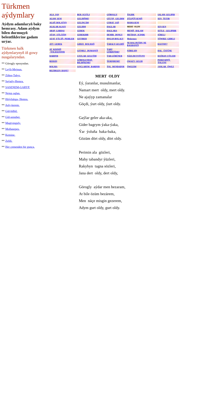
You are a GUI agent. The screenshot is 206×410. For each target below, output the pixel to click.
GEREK (81, 30)
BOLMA (53, 66)
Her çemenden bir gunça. (20, 146)
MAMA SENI (133, 22)
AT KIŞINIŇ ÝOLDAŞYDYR (57, 50)
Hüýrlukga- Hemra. (16, 99)
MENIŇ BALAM (135, 30)
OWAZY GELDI (135, 61)
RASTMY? (163, 44)
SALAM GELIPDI (166, 14)
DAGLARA (112, 30)
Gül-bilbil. (11, 111)
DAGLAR (111, 26)
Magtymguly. (13, 123)
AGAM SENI (55, 18)
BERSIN (53, 61)
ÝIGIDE (131, 14)
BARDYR (53, 56)
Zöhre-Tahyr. (13, 75)
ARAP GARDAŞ (57, 30)
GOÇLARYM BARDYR (88, 66)
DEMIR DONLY (114, 34)
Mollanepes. (12, 129)
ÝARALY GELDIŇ (115, 44)
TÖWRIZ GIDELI (166, 39)
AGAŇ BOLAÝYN (58, 22)
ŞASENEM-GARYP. (17, 87)
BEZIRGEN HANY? (59, 70)
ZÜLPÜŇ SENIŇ (134, 18)
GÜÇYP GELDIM (115, 18)
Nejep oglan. (12, 93)
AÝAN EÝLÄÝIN (57, 34)
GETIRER (82, 39)
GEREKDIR (82, 34)
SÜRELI (161, 34)
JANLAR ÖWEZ (166, 66)
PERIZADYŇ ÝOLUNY (164, 61)
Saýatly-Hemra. (14, 81)
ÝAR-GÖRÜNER (114, 56)
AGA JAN (54, 14)
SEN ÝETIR (164, 18)
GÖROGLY (112, 14)
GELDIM (81, 26)
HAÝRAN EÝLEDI (166, 56)
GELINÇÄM (83, 22)
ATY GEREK (55, 44)
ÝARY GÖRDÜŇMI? (113, 50)
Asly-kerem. (12, 105)
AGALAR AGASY (57, 26)
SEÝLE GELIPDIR (167, 30)
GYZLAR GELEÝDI (87, 56)
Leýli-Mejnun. (13, 69)
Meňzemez (132, 39)
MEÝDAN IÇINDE (136, 34)
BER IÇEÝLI (83, 14)
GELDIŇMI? (83, 18)
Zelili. (8, 140)
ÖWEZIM (131, 66)
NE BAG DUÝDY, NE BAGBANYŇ (136, 44)
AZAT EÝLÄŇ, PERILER (61, 39)
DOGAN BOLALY (115, 39)
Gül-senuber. (12, 117)
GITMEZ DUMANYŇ (87, 50)
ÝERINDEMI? (113, 61)
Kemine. (10, 135)
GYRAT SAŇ (113, 22)
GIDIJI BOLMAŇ (85, 44)
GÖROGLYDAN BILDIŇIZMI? (85, 61)
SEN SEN (162, 26)
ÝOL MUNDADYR (115, 66)
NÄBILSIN (132, 50)
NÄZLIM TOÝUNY (136, 56)
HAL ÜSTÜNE (165, 50)
